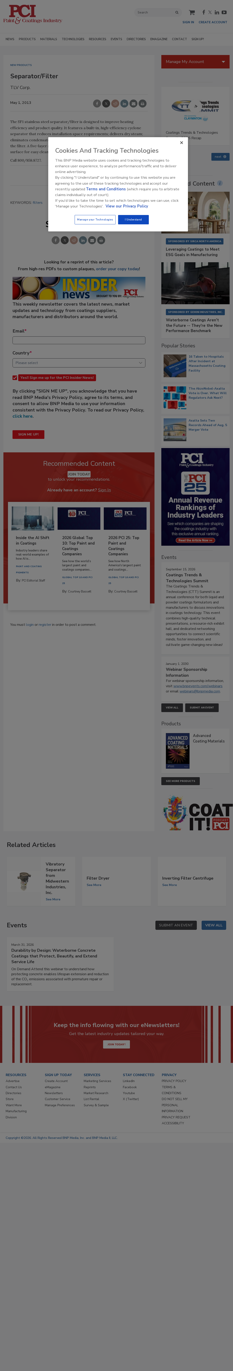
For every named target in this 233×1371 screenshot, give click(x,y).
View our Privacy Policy (127, 206)
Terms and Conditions (106, 189)
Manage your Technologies (95, 219)
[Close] (182, 143)
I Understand (133, 219)
